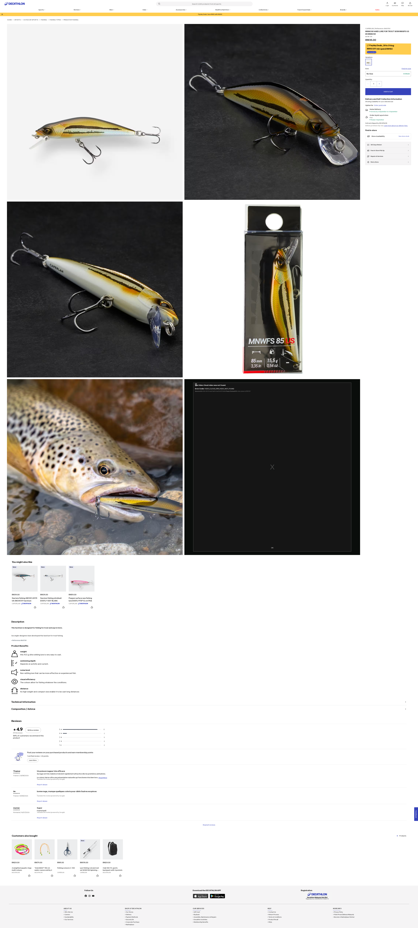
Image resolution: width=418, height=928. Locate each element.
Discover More (372, 52)
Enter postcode (380, 105)
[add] (379, 83)
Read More (103, 777)
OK (272, 548)
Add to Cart (388, 91)
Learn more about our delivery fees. (396, 125)
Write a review (33, 730)
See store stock (404, 136)
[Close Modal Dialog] (196, 385)
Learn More (33, 760)
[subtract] (368, 83)
